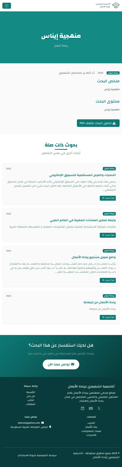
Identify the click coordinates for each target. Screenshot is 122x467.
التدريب (91, 422)
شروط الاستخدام (27, 455)
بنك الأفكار (91, 427)
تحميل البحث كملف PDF (96, 123)
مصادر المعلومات (91, 431)
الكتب (30, 400)
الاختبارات (91, 435)
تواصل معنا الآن (59, 364)
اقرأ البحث (109, 198)
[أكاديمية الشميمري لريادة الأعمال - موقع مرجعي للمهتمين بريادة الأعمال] (106, 6)
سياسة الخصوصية (47, 455)
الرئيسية (30, 392)
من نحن (31, 396)
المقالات (30, 404)
